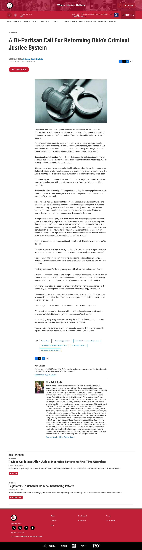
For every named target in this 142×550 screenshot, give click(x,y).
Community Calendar (107, 21)
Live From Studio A (69, 21)
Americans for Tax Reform (50, 350)
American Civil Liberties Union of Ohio (54, 345)
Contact (53, 520)
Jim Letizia (26, 59)
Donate (130, 5)
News (26, 21)
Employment (82, 516)
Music (35, 21)
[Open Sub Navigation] (21, 21)
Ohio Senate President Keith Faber (87, 341)
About (54, 21)
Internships (82, 520)
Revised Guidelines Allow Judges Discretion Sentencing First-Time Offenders (57, 462)
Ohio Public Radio (37, 59)
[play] (9, 15)
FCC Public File (110, 520)
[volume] (15, 15)
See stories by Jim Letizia (45, 374)
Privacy (108, 516)
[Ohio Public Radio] (39, 387)
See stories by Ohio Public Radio (60, 437)
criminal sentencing (78, 345)
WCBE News (13, 32)
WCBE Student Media (87, 21)
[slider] (18, 15)
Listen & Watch (13, 21)
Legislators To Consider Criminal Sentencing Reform (41, 486)
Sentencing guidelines (62, 341)
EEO (52, 525)
